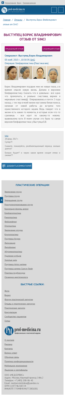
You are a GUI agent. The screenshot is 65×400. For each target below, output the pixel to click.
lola (6, 135)
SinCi (32, 59)
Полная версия (29, 3)
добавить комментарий (19, 166)
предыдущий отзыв (14, 49)
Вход (19, 3)
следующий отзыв (51, 49)
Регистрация (10, 3)
